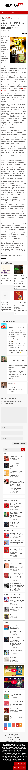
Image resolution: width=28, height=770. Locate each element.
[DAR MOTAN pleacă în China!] (6, 654)
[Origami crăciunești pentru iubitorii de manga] (6, 612)
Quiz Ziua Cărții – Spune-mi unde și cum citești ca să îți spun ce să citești (16, 703)
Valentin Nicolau (16, 27)
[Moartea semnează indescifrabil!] (5, 299)
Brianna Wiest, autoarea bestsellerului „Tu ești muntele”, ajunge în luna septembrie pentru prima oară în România (16, 566)
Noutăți (6, 453)
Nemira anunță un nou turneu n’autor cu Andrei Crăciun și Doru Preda (16, 535)
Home (5, 17)
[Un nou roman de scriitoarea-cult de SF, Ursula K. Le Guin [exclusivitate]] (18, 274)
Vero (15, 325)
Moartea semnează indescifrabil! (6, 301)
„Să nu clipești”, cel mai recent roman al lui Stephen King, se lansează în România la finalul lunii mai (16, 515)
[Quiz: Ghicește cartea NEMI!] (6, 698)
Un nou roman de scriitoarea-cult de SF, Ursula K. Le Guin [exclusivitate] (20, 278)
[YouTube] (17, 725)
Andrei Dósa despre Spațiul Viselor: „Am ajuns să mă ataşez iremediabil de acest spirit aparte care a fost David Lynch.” (17, 586)
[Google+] (13, 725)
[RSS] (20, 725)
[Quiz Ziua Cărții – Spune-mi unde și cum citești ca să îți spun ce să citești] (6, 705)
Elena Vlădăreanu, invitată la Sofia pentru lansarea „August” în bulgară (17, 542)
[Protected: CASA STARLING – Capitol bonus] (6, 468)
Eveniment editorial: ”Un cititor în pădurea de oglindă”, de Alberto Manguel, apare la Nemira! (20, 304)
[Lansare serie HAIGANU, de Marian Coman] (6, 460)
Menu (14, 12)
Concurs (6, 691)
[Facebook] (5, 725)
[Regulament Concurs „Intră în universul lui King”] (6, 713)
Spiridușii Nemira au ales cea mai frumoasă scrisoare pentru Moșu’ (16, 659)
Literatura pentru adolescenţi (8, 65)
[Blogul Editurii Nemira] (14, 8)
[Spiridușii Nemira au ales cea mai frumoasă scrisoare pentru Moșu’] (6, 661)
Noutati (10, 17)
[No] (26, 756)
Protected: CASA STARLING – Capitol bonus (15, 465)
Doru (15, 384)
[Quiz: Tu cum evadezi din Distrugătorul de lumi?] (6, 720)
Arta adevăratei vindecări (5, 276)
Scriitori (6, 623)
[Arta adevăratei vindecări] (5, 274)
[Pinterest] (5, 728)
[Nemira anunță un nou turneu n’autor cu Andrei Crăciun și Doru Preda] (6, 537)
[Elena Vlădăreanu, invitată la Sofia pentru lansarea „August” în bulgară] (6, 545)
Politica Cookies (19, 767)
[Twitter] (9, 725)
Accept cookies (20, 763)
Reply (24, 325)
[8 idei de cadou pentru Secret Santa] (6, 619)
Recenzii (8, 27)
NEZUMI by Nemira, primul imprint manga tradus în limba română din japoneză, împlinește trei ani (17, 600)
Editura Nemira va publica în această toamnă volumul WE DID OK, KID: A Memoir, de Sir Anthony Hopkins (17, 576)
